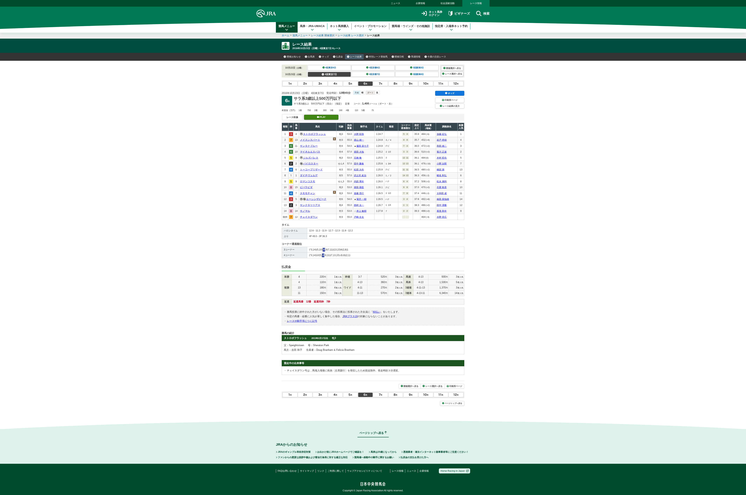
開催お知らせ (294, 56)
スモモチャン (307, 193)
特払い (376, 311)
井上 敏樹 (361, 211)
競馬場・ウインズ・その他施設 (411, 26)
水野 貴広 (442, 217)
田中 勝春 (359, 163)
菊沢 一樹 (361, 199)
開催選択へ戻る (453, 68)
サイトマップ (307, 471)
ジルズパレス (310, 157)
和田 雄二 (442, 146)
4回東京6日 (330, 67)
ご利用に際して (336, 471)
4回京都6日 (374, 67)
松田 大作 (359, 169)
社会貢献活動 (448, 3)
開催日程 (399, 56)
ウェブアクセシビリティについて (364, 471)
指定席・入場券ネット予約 (451, 26)
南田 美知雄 (443, 199)
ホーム (285, 35)
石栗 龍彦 (442, 187)
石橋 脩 (358, 157)
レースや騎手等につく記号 (302, 321)
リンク (320, 471)
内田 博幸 (359, 181)
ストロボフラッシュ (314, 134)
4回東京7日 (331, 74)
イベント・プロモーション (370, 26)
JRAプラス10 (350, 316)
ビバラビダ (306, 187)
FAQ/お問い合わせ (287, 471)
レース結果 (356, 56)
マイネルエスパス (310, 151)
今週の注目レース (436, 56)
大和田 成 (442, 193)
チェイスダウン (309, 216)
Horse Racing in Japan (453, 471)
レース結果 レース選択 (351, 35)
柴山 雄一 (359, 140)
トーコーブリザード (311, 169)
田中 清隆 (442, 205)
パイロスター (310, 163)
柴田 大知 (359, 151)
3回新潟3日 (418, 67)
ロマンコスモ (307, 181)
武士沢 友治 (360, 175)
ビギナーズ (462, 13)
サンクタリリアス (310, 205)
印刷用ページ (451, 100)
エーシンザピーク (316, 199)
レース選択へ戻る (453, 74)
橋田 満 (440, 169)
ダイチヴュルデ (309, 175)
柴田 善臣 (359, 187)
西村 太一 (359, 205)
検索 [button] (486, 13)
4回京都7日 (374, 74)
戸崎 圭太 (359, 217)
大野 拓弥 (359, 134)
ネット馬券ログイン (435, 13)
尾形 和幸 (442, 211)
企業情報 (420, 3)
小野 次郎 (442, 163)
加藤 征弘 (442, 134)
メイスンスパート (310, 139)
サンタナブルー (309, 145)
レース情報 (476, 3)
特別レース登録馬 (378, 56)
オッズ (325, 56)
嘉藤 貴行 (359, 193)
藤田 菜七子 (362, 146)
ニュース (395, 3)
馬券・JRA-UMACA (312, 26)
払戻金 (339, 56)
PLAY (322, 117)
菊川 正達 (442, 151)
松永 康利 (442, 181)
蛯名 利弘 (442, 175)
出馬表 (311, 56)
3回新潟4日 (418, 74)
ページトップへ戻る (453, 403)
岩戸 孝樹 (442, 140)
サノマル (305, 210)
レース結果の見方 (451, 106)
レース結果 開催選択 (323, 35)
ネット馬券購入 (339, 26)
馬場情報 (415, 56)
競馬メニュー (287, 26)
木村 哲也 (442, 157)
